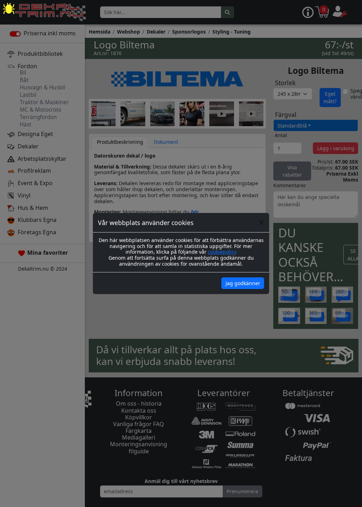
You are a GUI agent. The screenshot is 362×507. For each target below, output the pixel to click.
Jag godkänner (243, 283)
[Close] (262, 223)
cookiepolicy (222, 251)
